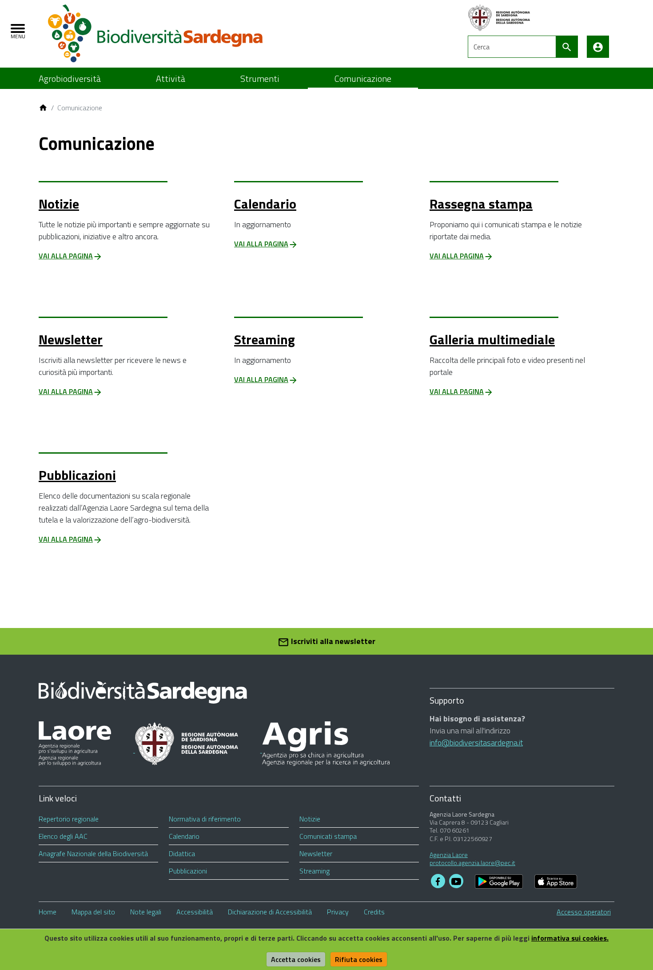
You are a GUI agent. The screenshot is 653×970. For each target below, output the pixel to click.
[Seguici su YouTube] (456, 881)
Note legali (145, 911)
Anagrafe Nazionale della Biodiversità (93, 853)
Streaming (264, 339)
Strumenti (259, 78)
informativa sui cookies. (570, 938)
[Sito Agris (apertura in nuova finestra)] (326, 750)
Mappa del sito (93, 911)
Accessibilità (194, 911)
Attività (170, 78)
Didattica (182, 853)
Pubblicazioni (77, 475)
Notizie (59, 203)
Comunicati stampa (328, 836)
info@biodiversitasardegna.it (476, 743)
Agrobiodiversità (70, 78)
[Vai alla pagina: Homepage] (43, 107)
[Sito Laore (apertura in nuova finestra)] (87, 750)
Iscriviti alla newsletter (332, 641)
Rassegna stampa (481, 203)
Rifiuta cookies (358, 959)
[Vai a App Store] (555, 881)
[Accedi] (598, 47)
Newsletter (71, 339)
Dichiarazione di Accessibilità (270, 911)
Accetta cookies (296, 959)
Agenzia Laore (449, 854)
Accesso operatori (584, 911)
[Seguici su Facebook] (438, 881)
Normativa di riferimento (205, 818)
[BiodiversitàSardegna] (155, 33)
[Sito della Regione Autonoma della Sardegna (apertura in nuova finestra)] (198, 750)
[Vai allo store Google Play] (499, 881)
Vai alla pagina (66, 255)
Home (47, 911)
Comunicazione (362, 78)
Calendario (265, 203)
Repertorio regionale (69, 818)
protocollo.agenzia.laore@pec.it (472, 862)
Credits (374, 911)
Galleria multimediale (492, 339)
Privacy (338, 911)
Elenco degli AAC (63, 836)
